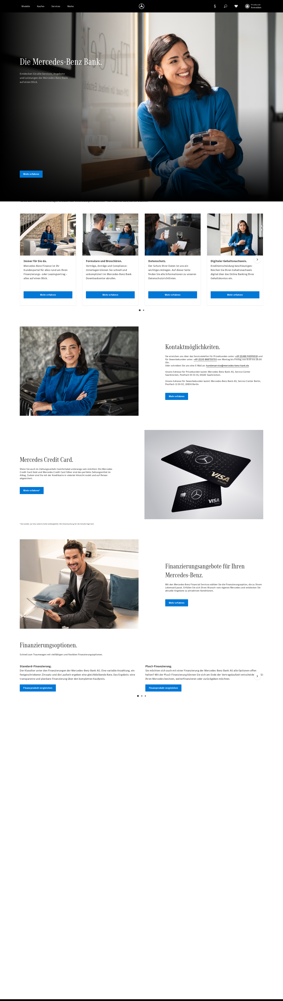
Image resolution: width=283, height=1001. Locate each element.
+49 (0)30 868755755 (205, 359)
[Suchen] (225, 6)
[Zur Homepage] (141, 6)
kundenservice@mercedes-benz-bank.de (227, 365)
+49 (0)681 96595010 (246, 356)
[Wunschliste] (236, 6)
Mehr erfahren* (31, 490)
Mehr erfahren (31, 174)
